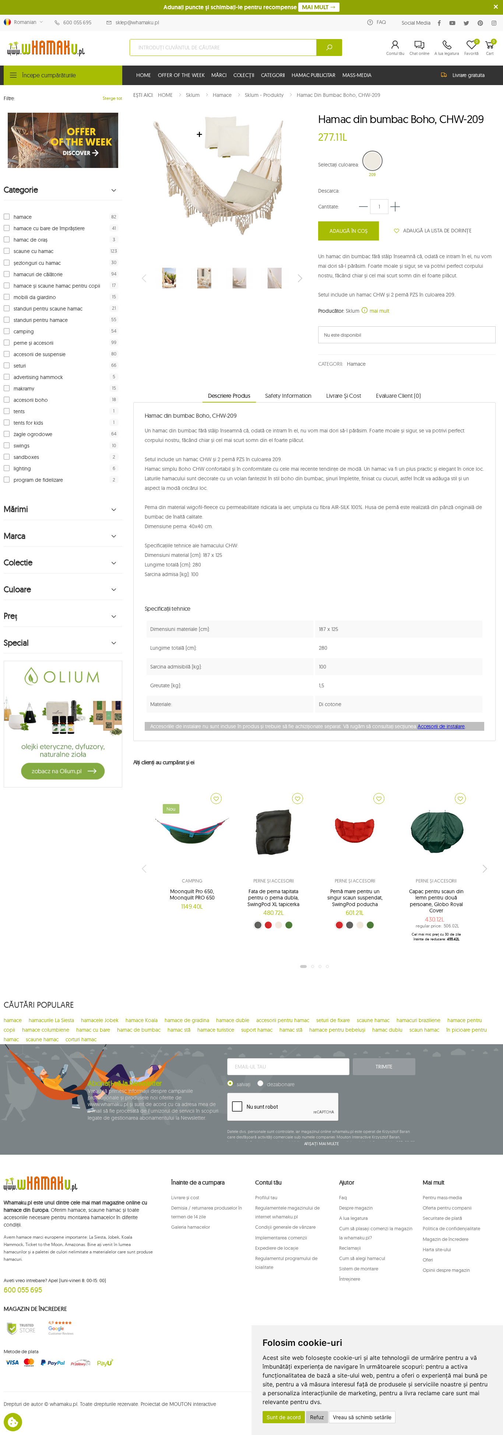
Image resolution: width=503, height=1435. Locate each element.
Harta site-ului (437, 1249)
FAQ (381, 22)
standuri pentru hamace (41, 320)
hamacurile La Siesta (51, 1020)
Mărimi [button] (16, 509)
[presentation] (144, 278)
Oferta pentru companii (447, 1208)
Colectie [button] (18, 563)
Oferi (428, 1260)
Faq (343, 1197)
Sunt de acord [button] (284, 1417)
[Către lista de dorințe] (216, 798)
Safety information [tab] (288, 395)
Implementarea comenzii (281, 1238)
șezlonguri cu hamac (37, 263)
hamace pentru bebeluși (337, 1030)
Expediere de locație (276, 1248)
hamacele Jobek (100, 1020)
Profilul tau (266, 1197)
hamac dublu (387, 1030)
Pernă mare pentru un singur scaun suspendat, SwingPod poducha (355, 898)
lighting (22, 468)
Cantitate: (328, 206)
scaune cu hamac (33, 251)
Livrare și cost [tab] (343, 395)
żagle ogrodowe (33, 434)
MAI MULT (316, 7)
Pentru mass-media (442, 1197)
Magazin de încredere (445, 1239)
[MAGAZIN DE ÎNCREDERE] (21, 1328)
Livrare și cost (185, 1197)
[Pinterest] (482, 23)
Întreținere (349, 1279)
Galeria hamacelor (190, 1227)
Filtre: (9, 98)
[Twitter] (468, 23)
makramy (24, 388)
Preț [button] (10, 616)
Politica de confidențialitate (451, 1228)
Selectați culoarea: (338, 164)
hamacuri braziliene (418, 1020)
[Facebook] (441, 23)
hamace (23, 217)
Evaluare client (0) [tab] (398, 395)
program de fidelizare (38, 480)
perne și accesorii (33, 343)
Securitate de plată (442, 1218)
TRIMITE (384, 1066)
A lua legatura (353, 1218)
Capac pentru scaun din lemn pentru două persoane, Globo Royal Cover (436, 901)
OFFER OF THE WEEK (181, 75)
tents (19, 411)
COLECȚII (243, 75)
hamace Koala (142, 1020)
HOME (143, 75)
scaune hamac (373, 1020)
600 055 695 (77, 22)
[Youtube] (453, 23)
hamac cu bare (93, 1030)
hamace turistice (215, 1030)
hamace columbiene (45, 1030)
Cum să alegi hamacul (362, 1258)
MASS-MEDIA (357, 75)
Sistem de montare (358, 1268)
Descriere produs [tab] (229, 395)
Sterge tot (112, 98)
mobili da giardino (35, 297)
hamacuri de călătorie (38, 274)
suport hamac (256, 1030)
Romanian (23, 22)
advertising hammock (38, 377)
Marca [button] (14, 536)
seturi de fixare (333, 1020)
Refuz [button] (317, 1417)
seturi (20, 365)
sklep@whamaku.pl (137, 22)
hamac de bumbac (139, 1030)
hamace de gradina (187, 1020)
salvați (243, 1084)
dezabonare (281, 1084)
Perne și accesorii (273, 881)
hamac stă (179, 1030)
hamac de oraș (31, 239)
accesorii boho (31, 400)
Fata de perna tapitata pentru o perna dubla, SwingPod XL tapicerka (273, 898)
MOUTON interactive (192, 1404)
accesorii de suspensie (40, 354)
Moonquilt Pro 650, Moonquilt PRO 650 (192, 894)
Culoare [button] (17, 589)
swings (21, 445)
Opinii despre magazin (446, 1270)
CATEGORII (273, 75)
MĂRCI (218, 75)
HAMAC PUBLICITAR (313, 75)
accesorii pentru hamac (282, 1020)
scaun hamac (424, 1030)
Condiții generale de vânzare (285, 1227)
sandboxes (26, 457)
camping (24, 331)
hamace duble (232, 1020)
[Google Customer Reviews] (63, 1328)
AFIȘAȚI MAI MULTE (321, 1143)
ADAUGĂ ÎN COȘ (348, 231)
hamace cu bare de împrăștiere (49, 228)
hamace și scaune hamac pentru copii (57, 286)
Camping (192, 881)
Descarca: (329, 190)
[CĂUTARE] (329, 47)
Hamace (356, 364)
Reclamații (350, 1248)
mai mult (378, 311)
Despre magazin (356, 1208)
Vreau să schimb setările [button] (362, 1417)
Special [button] (16, 643)
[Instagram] (495, 23)
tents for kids (28, 423)
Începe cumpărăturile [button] (49, 75)
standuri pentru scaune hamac (48, 308)
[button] (395, 47)
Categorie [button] (21, 190)
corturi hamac (81, 1039)
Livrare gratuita (469, 75)
